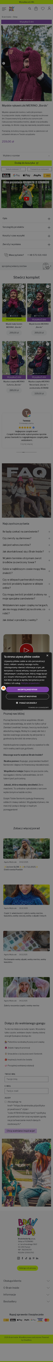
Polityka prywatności (30, 683)
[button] (26, 702)
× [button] (47, 655)
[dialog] (26, 681)
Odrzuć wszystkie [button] (27, 696)
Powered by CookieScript (38, 707)
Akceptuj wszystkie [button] (27, 689)
